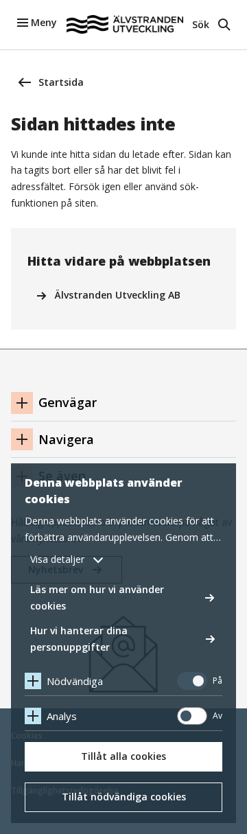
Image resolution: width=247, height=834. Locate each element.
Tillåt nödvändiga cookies (124, 796)
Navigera (66, 439)
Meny (44, 22)
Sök (200, 24)
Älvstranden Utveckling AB (117, 294)
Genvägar (67, 402)
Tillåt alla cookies (123, 756)
